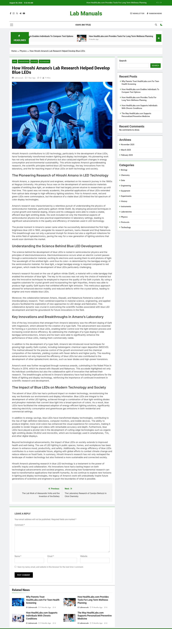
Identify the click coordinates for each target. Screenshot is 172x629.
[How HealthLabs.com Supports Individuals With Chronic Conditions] (144, 39)
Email (50, 556)
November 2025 (127, 144)
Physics (34, 61)
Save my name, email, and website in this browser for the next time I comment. (51, 567)
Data (14, 61)
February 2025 (127, 155)
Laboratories (126, 212)
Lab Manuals (86, 13)
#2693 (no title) (83, 25)
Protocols (125, 222)
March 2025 (126, 150)
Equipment (125, 191)
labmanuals (19, 78)
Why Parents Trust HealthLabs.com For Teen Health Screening (42, 600)
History (124, 201)
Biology (124, 170)
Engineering (24, 61)
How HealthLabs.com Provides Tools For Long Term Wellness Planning (116, 3)
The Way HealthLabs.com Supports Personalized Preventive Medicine (95, 615)
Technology (44, 61)
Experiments (126, 196)
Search (122, 60)
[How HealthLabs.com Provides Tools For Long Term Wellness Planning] (64, 39)
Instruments (126, 206)
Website (83, 556)
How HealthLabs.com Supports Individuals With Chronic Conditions (41, 615)
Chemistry (125, 175)
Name (18, 556)
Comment (20, 525)
